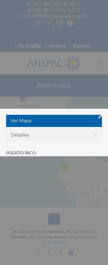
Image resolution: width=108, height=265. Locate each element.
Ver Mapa (21, 120)
